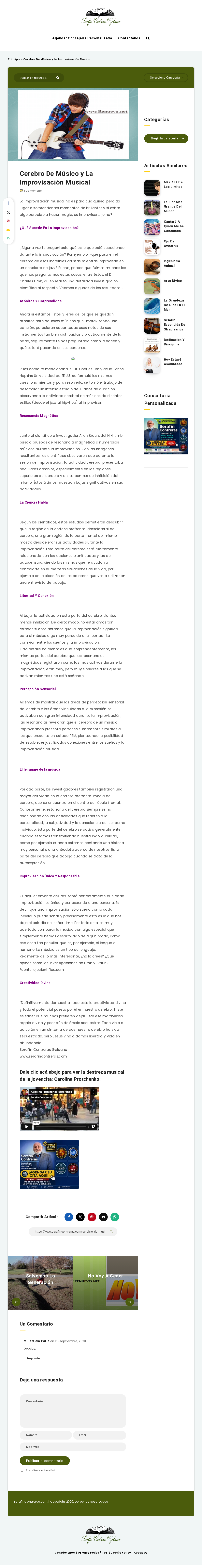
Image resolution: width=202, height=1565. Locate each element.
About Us (140, 1553)
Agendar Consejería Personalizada (82, 38)
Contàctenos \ (66, 1553)
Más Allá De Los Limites (173, 184)
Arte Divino (173, 281)
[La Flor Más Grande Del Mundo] (152, 207)
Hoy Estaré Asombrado (173, 362)
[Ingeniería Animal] (152, 267)
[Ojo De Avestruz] (152, 247)
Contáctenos (129, 38)
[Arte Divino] (152, 286)
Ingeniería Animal (172, 263)
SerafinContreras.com (31, 1501)
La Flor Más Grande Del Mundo (173, 206)
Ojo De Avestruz (171, 243)
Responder (33, 1358)
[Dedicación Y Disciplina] (152, 345)
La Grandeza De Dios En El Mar (174, 305)
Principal (14, 59)
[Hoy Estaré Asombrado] (152, 365)
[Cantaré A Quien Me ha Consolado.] (152, 227)
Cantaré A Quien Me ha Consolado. (174, 226)
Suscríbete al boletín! (40, 1470)
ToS (105, 1553)
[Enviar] (58, 77)
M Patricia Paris (37, 1341)
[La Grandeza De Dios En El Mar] (152, 306)
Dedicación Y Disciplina (174, 342)
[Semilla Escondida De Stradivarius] (152, 326)
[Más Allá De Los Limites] (152, 188)
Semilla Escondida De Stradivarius (174, 324)
